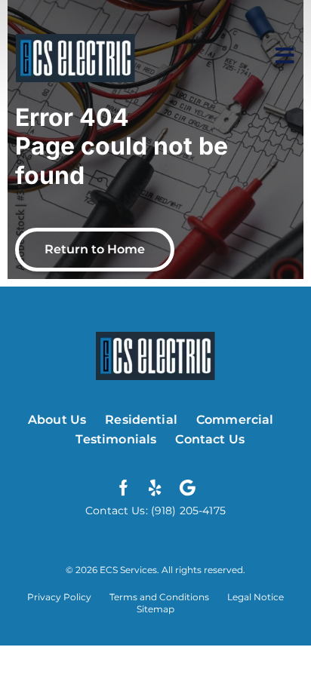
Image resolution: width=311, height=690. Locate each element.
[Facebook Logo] (123, 488)
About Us (57, 419)
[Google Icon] (187, 488)
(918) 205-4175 (187, 510)
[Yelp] (155, 488)
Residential (141, 419)
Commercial (235, 419)
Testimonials (115, 439)
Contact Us (210, 439)
